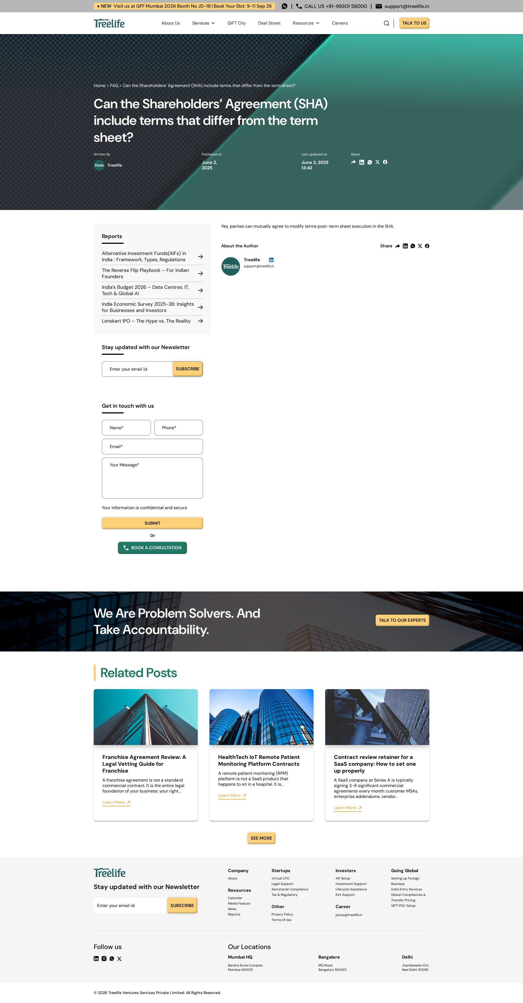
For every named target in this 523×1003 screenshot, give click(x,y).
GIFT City (236, 23)
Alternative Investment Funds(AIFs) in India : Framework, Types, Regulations (144, 256)
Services (200, 23)
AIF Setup (343, 878)
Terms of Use (281, 920)
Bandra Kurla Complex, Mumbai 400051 (245, 967)
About (233, 878)
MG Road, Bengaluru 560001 (332, 967)
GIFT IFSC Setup (403, 905)
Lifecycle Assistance (351, 889)
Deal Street (269, 23)
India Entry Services (406, 889)
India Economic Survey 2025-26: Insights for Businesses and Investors (148, 307)
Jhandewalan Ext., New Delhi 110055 (415, 967)
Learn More (113, 802)
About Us (171, 23)
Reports (234, 914)
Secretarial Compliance (290, 889)
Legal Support (282, 884)
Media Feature (239, 903)
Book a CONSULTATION (156, 548)
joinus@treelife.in (349, 915)
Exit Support (345, 895)
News (232, 909)
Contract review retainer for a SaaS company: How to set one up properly (375, 764)
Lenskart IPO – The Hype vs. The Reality (146, 321)
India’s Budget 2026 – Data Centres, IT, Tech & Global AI (145, 290)
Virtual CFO (280, 878)
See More (261, 838)
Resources (303, 23)
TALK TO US (414, 23)
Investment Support (351, 884)
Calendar (235, 898)
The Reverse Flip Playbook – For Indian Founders (145, 273)
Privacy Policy (282, 914)
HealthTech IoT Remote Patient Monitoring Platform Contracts (259, 760)
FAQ (114, 85)
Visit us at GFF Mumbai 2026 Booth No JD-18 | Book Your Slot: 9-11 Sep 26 (184, 6)
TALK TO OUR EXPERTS (402, 620)
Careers (340, 23)
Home (99, 85)
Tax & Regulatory (285, 895)
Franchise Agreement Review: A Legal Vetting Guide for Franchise (144, 764)
